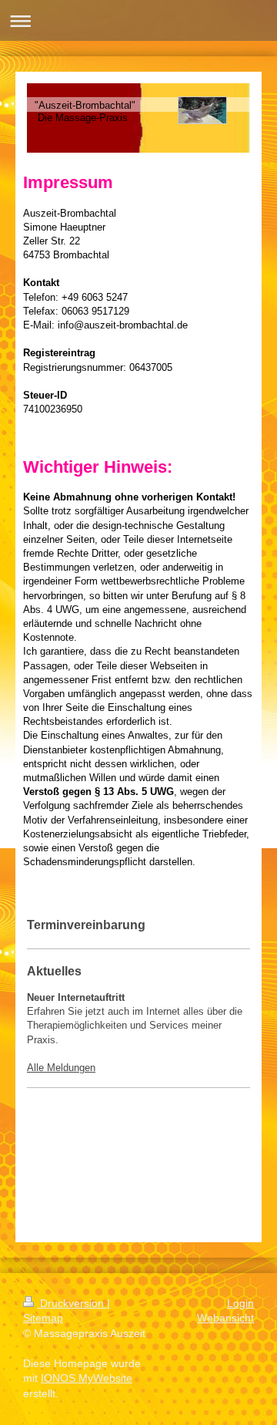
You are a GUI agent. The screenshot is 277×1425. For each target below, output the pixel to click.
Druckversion (72, 1303)
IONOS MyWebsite (86, 1378)
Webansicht (225, 1318)
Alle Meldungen (61, 1067)
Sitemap (43, 1318)
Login (240, 1303)
